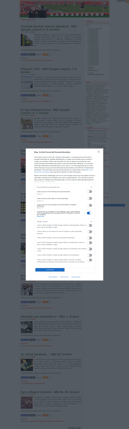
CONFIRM (50, 270)
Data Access (64, 277)
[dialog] (64, 214)
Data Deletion (53, 277)
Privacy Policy (76, 277)
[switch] (89, 191)
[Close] (99, 152)
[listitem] (64, 187)
